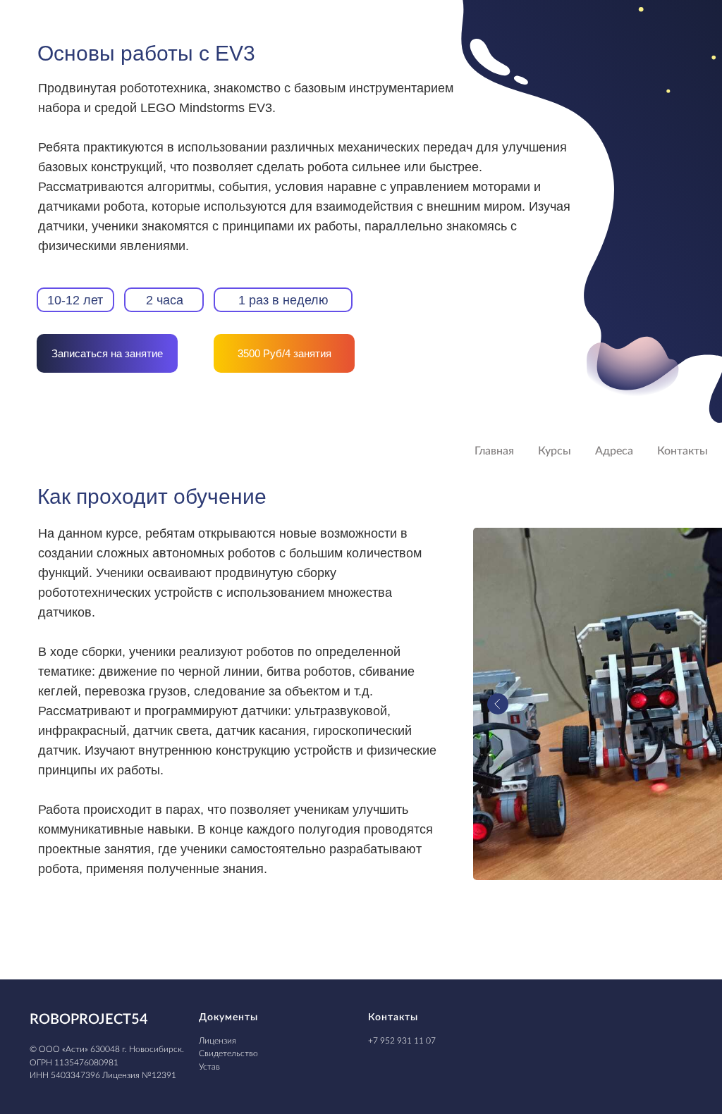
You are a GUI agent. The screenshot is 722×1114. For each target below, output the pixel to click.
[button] (107, 353)
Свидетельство (228, 1053)
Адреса (614, 451)
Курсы (554, 451)
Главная (494, 451)
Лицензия (217, 1040)
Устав (209, 1067)
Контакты (682, 451)
